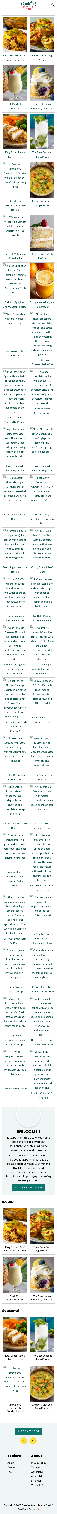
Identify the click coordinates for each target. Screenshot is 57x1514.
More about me (27, 1187)
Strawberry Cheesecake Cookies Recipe (15, 205)
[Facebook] (23, 1440)
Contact (11, 1467)
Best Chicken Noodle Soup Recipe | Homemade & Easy (42, 938)
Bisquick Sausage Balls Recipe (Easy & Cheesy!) (15, 726)
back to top (28, 1431)
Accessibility (38, 1476)
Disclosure (37, 1480)
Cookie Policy (38, 1485)
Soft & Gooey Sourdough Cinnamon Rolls (42, 519)
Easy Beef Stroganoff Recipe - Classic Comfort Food (15, 669)
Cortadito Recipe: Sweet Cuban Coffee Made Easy (42, 669)
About (10, 1462)
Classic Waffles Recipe (15, 1088)
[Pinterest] (33, 1440)
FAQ (9, 1471)
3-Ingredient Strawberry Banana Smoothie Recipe (15, 1040)
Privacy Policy (38, 1462)
